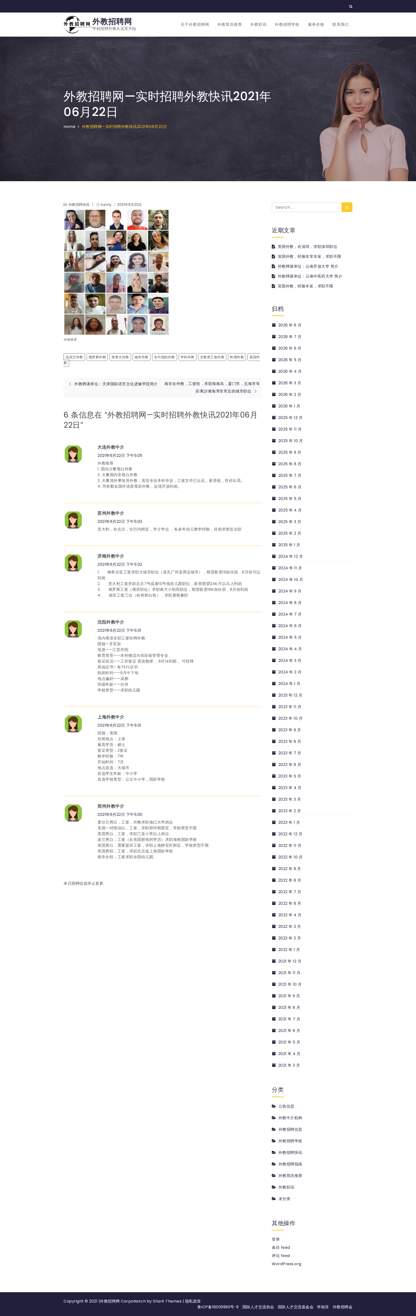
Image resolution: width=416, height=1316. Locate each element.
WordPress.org (286, 1264)
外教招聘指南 (290, 1164)
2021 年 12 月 (289, 961)
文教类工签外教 (212, 357)
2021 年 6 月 (289, 1030)
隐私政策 (193, 1301)
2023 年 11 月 (289, 707)
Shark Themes (168, 1301)
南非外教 (142, 357)
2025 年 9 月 (289, 452)
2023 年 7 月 (289, 753)
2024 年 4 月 (290, 649)
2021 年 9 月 (289, 996)
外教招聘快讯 (79, 204)
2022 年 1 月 (289, 949)
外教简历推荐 (229, 24)
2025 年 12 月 (290, 417)
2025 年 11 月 (290, 429)
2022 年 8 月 (289, 880)
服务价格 (316, 24)
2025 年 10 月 (290, 441)
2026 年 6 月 (290, 348)
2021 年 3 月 (289, 1065)
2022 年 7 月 (289, 892)
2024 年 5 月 (290, 637)
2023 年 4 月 (290, 788)
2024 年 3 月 (290, 660)
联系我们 (340, 24)
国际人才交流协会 (258, 1307)
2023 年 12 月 (290, 695)
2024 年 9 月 (290, 591)
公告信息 (286, 1106)
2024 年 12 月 (290, 556)
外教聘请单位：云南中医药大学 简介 (310, 276)
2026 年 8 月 (290, 325)
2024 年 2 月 (290, 672)
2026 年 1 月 (289, 406)
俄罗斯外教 (97, 357)
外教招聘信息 (290, 1129)
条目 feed (281, 1247)
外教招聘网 (112, 21)
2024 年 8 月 (290, 602)
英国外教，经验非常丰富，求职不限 (309, 256)
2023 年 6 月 (289, 764)
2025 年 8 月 (290, 464)
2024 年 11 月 (290, 568)
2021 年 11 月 (289, 973)
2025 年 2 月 (289, 533)
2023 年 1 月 (289, 822)
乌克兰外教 (74, 357)
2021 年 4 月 (289, 1054)
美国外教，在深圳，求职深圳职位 (307, 246)
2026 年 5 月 (290, 360)
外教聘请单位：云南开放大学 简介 (308, 266)
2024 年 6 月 (290, 626)
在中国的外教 (164, 357)
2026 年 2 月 (289, 394)
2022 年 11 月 (289, 845)
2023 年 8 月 (289, 741)
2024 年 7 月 (290, 614)
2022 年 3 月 (289, 926)
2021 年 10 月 (290, 984)
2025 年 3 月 (289, 522)
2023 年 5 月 (289, 776)
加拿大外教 (120, 357)
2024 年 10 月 (290, 579)
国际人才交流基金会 (296, 1307)
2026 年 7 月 (290, 336)
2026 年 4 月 (290, 371)
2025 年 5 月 (290, 498)
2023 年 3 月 (289, 799)
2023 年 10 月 (290, 718)
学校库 (323, 1307)
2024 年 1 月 (289, 683)
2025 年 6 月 (290, 487)
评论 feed (281, 1255)
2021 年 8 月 (289, 1007)
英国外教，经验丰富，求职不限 (305, 286)
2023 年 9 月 (289, 730)
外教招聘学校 (287, 24)
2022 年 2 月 (289, 938)
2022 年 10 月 (290, 857)
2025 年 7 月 (290, 475)
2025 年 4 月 (290, 510)
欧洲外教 (237, 357)
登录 (276, 1239)
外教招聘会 (343, 1307)
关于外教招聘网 (195, 24)
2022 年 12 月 (290, 834)
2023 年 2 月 (289, 811)
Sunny (106, 204)
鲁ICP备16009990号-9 (218, 1307)
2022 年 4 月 (290, 915)
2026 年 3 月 (289, 383)
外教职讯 (258, 24)
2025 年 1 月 (289, 545)
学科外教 (188, 357)
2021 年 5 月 (289, 1042)
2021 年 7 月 (289, 1019)
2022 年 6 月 (289, 903)
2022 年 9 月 (289, 868)
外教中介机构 (290, 1118)
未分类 (284, 1199)
